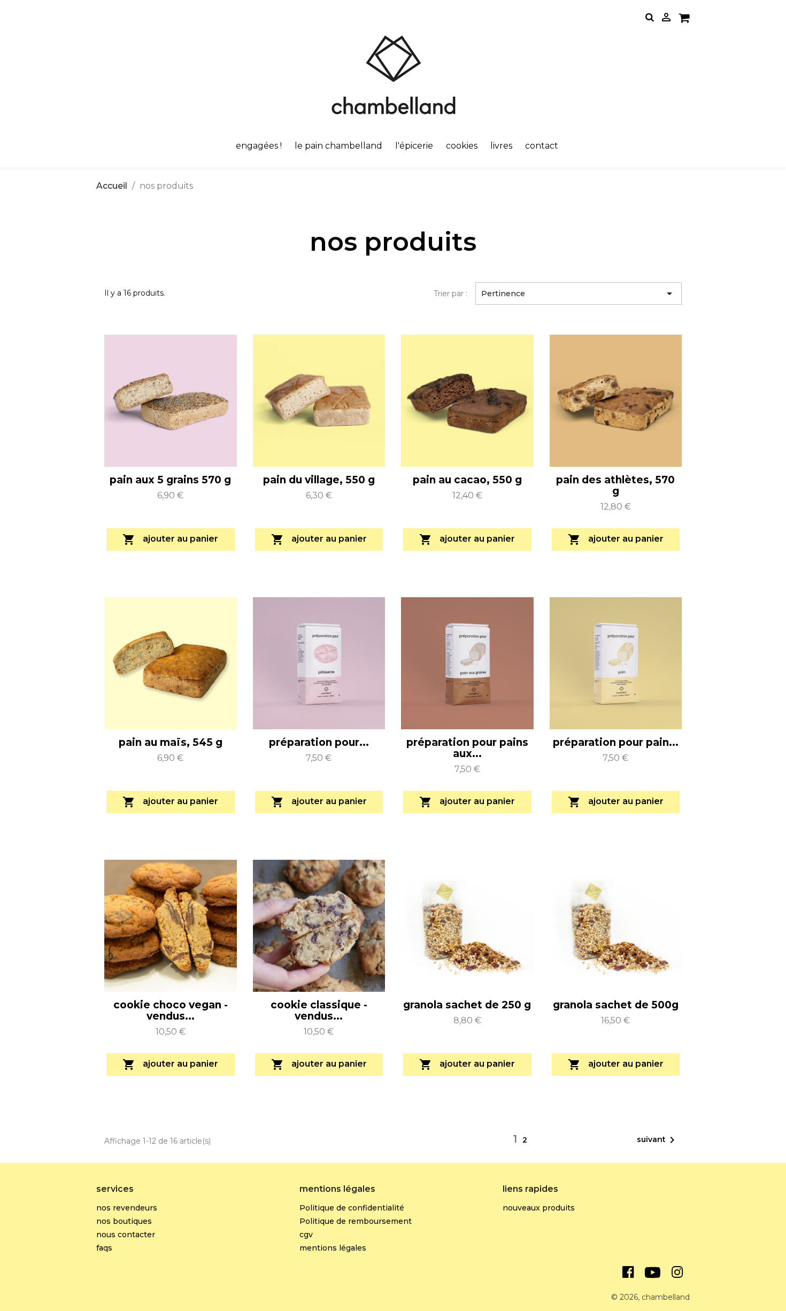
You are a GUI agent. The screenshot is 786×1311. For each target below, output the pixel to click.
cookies (461, 146)
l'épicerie (414, 146)
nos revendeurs (126, 1208)
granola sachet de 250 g (467, 1005)
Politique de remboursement (355, 1221)
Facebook (627, 1272)
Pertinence (578, 293)
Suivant (658, 1139)
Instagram (677, 1272)
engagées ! (259, 146)
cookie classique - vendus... (319, 1010)
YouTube (652, 1272)
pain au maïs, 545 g (170, 742)
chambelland (666, 1297)
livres (501, 146)
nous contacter (125, 1234)
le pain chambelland (338, 146)
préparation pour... (319, 742)
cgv (306, 1234)
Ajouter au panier (170, 539)
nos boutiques (124, 1221)
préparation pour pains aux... (467, 748)
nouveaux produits (539, 1208)
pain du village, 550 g (319, 480)
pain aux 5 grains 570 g (170, 480)
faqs (104, 1248)
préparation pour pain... (616, 742)
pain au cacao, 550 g (467, 480)
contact (541, 146)
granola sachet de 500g (616, 1005)
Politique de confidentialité (351, 1208)
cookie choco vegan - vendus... (170, 1010)
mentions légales (332, 1248)
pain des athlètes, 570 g (615, 485)
